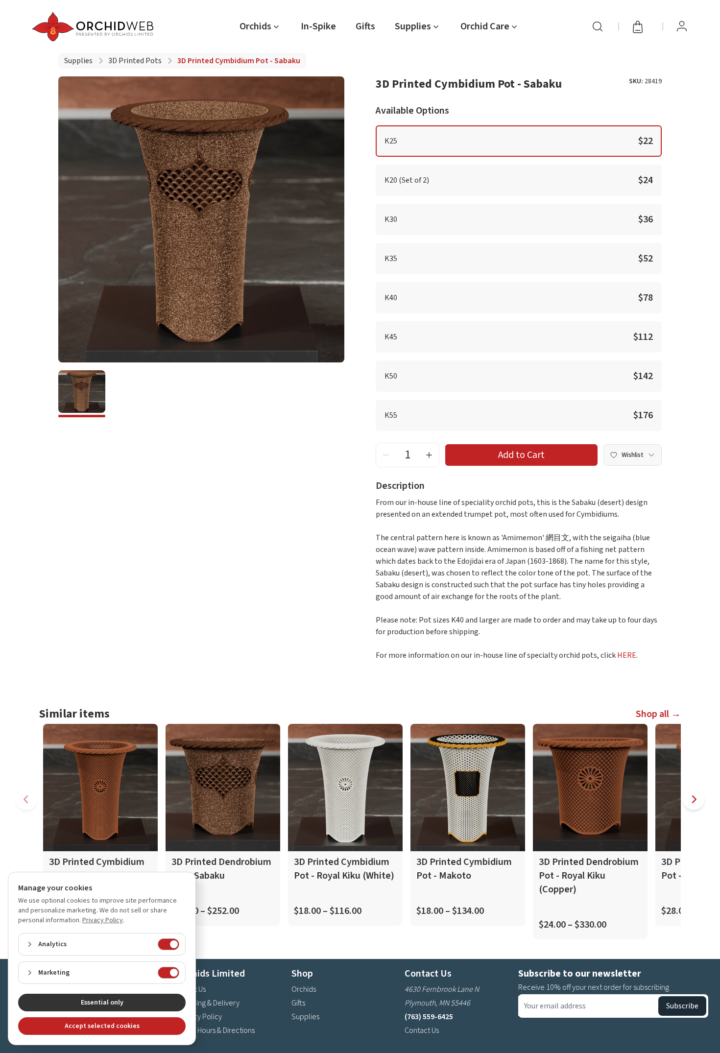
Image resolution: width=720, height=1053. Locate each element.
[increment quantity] (429, 455)
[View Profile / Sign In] (682, 26)
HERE (626, 655)
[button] (519, 141)
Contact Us (422, 1030)
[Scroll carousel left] (26, 799)
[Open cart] (640, 26)
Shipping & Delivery (209, 1003)
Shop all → (658, 714)
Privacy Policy (200, 1016)
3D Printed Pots (135, 60)
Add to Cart (521, 455)
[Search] (597, 26)
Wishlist (633, 455)
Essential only (102, 1002)
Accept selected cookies (102, 1026)
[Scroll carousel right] (693, 799)
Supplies (78, 60)
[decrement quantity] (386, 455)
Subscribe (682, 1006)
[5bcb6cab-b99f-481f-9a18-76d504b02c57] (81, 393)
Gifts (365, 26)
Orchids (303, 989)
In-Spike (318, 26)
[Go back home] (94, 26)
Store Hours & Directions (216, 1030)
